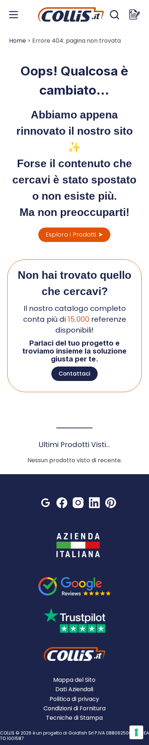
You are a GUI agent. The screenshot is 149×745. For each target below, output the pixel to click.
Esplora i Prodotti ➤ (74, 234)
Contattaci (74, 373)
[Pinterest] (110, 502)
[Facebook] (61, 502)
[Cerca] (114, 14)
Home (17, 40)
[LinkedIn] (94, 502)
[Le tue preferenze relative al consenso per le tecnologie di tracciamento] (136, 732)
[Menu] (13, 14)
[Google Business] (45, 502)
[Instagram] (78, 502)
